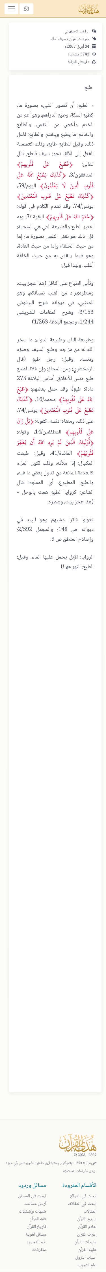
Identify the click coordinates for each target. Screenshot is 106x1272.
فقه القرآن (38, 1219)
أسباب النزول (85, 1257)
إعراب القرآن (86, 1234)
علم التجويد (86, 1265)
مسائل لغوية (36, 1234)
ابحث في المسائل (32, 1196)
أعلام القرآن (87, 1227)
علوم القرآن (87, 1250)
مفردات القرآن (79, 39)
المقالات (90, 1211)
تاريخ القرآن (86, 1219)
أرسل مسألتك (35, 1204)
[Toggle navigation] (11, 8)
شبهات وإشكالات (32, 1211)
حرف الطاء (58, 39)
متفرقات (39, 1250)
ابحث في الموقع (83, 1196)
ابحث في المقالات (82, 1204)
